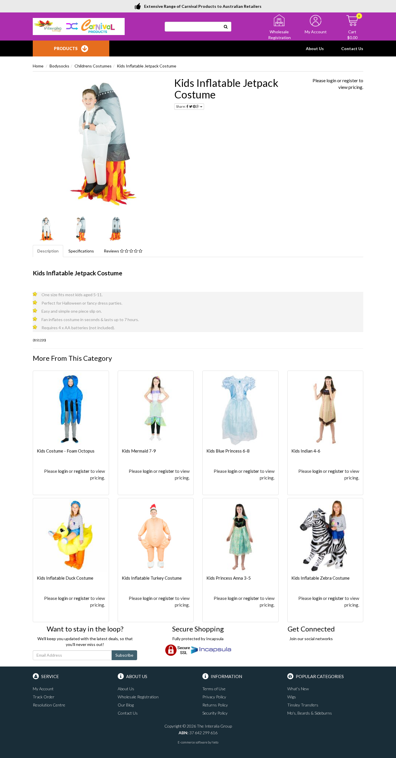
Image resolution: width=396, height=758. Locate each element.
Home (38, 65)
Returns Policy (215, 704)
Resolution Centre (49, 704)
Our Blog (126, 704)
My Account (43, 688)
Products (66, 48)
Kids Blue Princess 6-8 (228, 450)
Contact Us (352, 48)
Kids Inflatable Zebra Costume (320, 578)
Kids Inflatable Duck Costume (65, 578)
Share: (181, 106)
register (350, 80)
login (331, 80)
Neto (215, 742)
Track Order (44, 696)
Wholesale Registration (138, 696)
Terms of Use (214, 688)
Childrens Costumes (93, 65)
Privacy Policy (214, 696)
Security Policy (215, 713)
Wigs (291, 696)
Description (48, 250)
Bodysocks (59, 65)
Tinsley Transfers (302, 704)
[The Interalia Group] (79, 25)
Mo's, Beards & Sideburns (309, 713)
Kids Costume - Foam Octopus (66, 450)
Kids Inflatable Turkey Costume (152, 578)
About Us (315, 48)
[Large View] (46, 229)
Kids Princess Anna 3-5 (228, 578)
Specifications (81, 250)
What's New (298, 688)
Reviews (112, 250)
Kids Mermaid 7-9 (139, 450)
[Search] (225, 27)
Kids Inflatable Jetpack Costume (146, 65)
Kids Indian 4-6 (305, 450)
